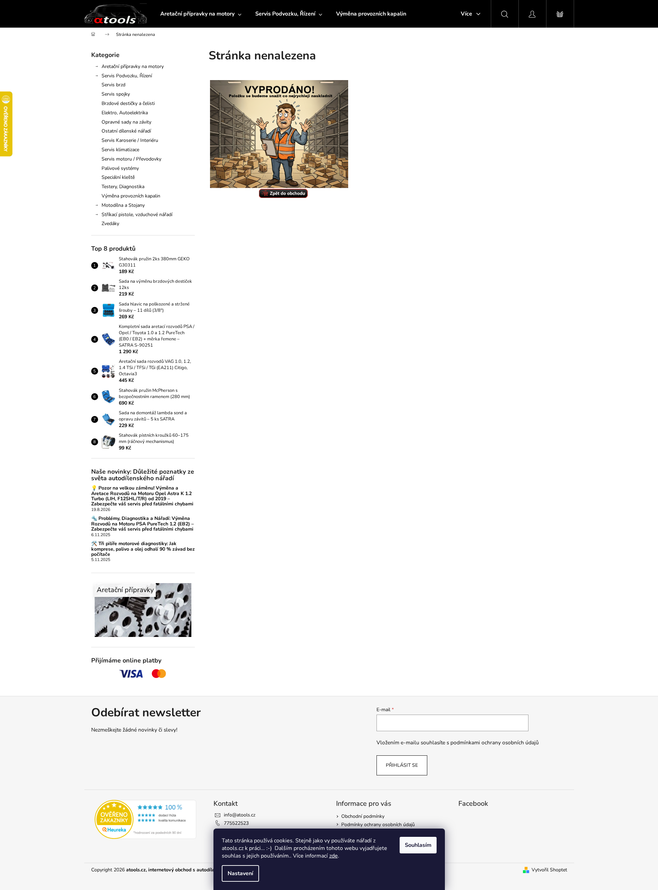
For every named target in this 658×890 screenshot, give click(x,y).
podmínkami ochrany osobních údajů (494, 742)
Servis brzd (113, 84)
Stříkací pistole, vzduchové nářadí (137, 214)
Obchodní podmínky (362, 816)
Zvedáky (110, 223)
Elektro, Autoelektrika (125, 112)
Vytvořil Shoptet (549, 870)
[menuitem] (200, 14)
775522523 (236, 823)
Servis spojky (116, 94)
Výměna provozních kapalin (131, 196)
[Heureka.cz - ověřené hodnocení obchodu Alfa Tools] (146, 819)
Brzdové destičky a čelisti (128, 103)
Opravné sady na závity (126, 122)
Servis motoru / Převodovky (131, 159)
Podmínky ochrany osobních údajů (378, 824)
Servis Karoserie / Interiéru (130, 140)
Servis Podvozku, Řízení (127, 75)
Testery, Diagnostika (123, 186)
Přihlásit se (402, 765)
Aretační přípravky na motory (133, 66)
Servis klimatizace (120, 149)
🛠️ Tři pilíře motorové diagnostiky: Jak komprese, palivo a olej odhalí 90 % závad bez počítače (143, 549)
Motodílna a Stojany (123, 205)
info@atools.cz (239, 815)
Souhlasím (418, 845)
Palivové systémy (120, 168)
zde (333, 856)
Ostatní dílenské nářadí (126, 131)
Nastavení (240, 873)
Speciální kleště (118, 177)
